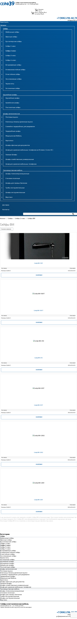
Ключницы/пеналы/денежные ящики (19, 122)
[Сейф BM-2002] (38, 454)
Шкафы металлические (11, 114)
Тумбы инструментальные (15, 188)
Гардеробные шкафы (13, 131)
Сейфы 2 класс (11, 51)
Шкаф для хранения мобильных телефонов (21, 164)
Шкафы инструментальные (15, 192)
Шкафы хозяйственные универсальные (20, 159)
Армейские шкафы (12, 103)
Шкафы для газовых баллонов (16, 183)
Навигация (4, 22)
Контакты (5, 209)
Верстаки (9, 197)
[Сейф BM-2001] (38, 501)
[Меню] (8, 22)
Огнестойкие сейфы (13, 74)
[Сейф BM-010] (38, 359)
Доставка (5, 205)
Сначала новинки (6, 229)
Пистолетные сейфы (13, 107)
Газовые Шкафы (11, 154)
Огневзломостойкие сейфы (15, 69)
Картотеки (9, 140)
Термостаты (10, 83)
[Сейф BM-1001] (38, 265)
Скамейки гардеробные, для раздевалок (20, 126)
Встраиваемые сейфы (13, 65)
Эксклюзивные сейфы (14, 79)
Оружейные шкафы (10, 94)
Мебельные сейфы (12, 32)
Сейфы (5, 28)
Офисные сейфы (11, 37)
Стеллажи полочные (13, 178)
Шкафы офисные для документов (18, 145)
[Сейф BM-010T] (38, 407)
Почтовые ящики (12, 117)
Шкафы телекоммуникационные (17, 173)
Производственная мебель (12, 170)
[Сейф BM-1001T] (38, 312)
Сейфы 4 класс (11, 60)
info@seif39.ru (72, 20)
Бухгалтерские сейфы (14, 41)
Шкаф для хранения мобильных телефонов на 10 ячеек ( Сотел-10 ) (29, 150)
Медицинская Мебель (14, 136)
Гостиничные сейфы (13, 88)
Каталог (3, 25)
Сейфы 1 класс (11, 46)
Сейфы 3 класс (11, 55)
